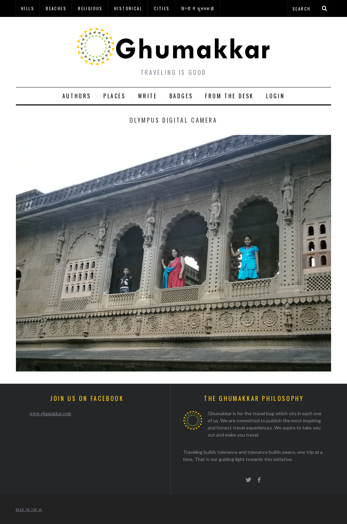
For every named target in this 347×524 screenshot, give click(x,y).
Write (147, 96)
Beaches (56, 8)
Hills (27, 8)
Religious (90, 8)
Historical (128, 8)
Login (275, 96)
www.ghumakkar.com (50, 413)
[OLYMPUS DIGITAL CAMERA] (173, 369)
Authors (76, 96)
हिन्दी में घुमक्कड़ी (198, 8)
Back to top (27, 509)
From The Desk (229, 96)
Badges (181, 96)
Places (114, 96)
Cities (161, 8)
